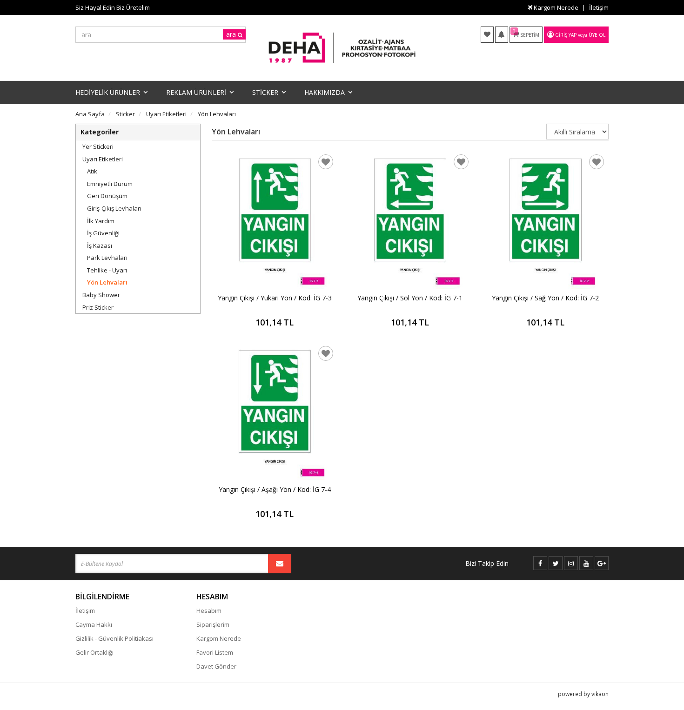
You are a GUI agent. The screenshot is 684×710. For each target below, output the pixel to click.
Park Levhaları (107, 257)
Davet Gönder (216, 666)
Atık (92, 171)
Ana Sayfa (90, 114)
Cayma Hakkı (93, 624)
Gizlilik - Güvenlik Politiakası (114, 638)
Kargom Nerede (555, 7)
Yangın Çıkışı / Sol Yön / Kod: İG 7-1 (410, 297)
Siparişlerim (212, 624)
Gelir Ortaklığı (94, 652)
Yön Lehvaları (107, 282)
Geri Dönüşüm (107, 196)
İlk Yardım (100, 221)
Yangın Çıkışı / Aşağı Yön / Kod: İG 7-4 (275, 489)
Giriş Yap (566, 35)
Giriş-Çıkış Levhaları (114, 208)
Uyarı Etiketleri (102, 159)
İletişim (599, 7)
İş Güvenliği (103, 233)
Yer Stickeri (98, 146)
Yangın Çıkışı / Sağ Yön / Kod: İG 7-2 (545, 297)
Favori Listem (214, 652)
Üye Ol (597, 35)
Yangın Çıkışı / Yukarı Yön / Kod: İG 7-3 (275, 297)
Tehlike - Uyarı (107, 270)
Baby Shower (101, 295)
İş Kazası (99, 245)
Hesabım (208, 610)
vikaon (600, 694)
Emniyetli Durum (110, 183)
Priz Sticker (98, 307)
